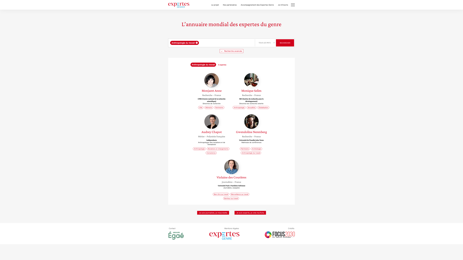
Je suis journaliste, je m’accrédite (213, 213)
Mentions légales (231, 228)
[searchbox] (223, 43)
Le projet (215, 5)
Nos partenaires (230, 5)
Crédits (291, 228)
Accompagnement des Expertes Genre (257, 5)
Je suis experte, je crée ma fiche (250, 213)
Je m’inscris (283, 5)
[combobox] (212, 42)
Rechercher (285, 43)
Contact (172, 228)
